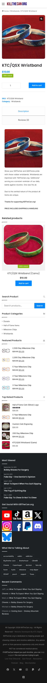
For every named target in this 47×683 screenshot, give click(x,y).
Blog (21, 663)
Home (6, 11)
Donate (7, 321)
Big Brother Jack (9, 561)
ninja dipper (34, 570)
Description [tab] (23, 111)
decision (29, 565)
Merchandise (30, 663)
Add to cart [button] (23, 283)
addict (19, 556)
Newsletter (37, 659)
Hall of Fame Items (11, 325)
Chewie (6, 565)
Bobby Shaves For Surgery (22, 602)
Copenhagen (17, 565)
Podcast (14, 663)
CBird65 (35, 561)
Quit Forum (26, 659)
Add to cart (37, 85)
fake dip (38, 565)
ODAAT (6, 574)
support (23, 574)
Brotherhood (23, 561)
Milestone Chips (10, 329)
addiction (29, 556)
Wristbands (14, 11)
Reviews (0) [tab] (23, 120)
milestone (22, 570)
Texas (32, 574)
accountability (8, 556)
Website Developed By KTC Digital (28, 632)
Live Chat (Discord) (12, 659)
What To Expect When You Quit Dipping (25, 589)
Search (40, 306)
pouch (14, 574)
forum (5, 570)
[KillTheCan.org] (17, 4)
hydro (13, 570)
